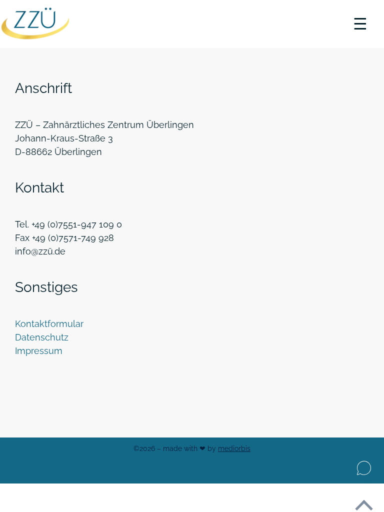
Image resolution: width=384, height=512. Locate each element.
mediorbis (234, 448)
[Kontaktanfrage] (364, 468)
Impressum (38, 351)
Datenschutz (41, 337)
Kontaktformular (49, 323)
